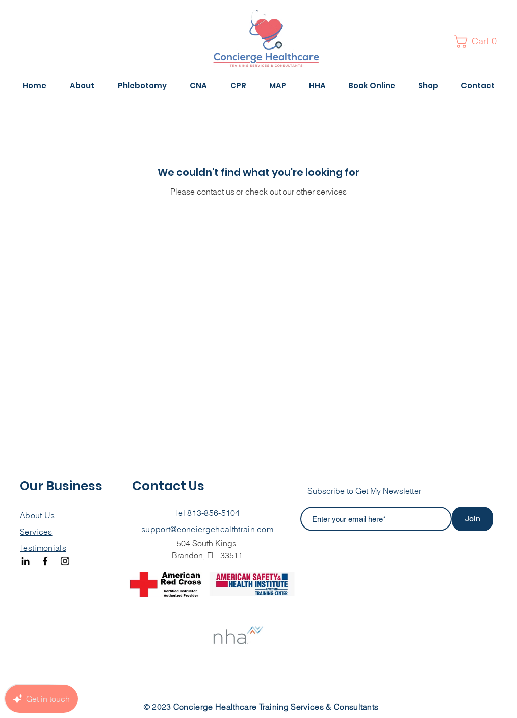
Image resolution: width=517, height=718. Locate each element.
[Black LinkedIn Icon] (25, 561)
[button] (478, 41)
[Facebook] (45, 561)
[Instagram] (65, 561)
